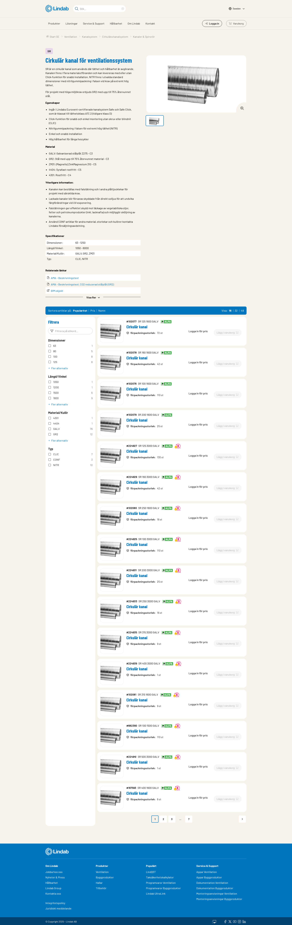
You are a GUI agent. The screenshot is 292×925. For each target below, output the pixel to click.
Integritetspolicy (55, 903)
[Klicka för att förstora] (241, 107)
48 (242, 310)
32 (236, 310)
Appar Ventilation (206, 871)
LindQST (151, 871)
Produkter (54, 23)
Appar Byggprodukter (209, 877)
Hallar (99, 882)
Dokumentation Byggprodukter (214, 888)
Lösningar (72, 23)
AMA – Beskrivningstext (65, 277)
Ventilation (102, 871)
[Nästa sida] (242, 819)
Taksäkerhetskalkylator (160, 877)
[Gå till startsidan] (57, 9)
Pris (92, 310)
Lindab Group (53, 888)
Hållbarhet (116, 23)
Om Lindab (134, 23)
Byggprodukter (105, 877)
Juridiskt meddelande (58, 908)
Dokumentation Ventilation (212, 882)
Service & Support (93, 23)
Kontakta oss (53, 893)
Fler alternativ (59, 368)
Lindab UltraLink (155, 893)
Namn (102, 310)
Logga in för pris (198, 331)
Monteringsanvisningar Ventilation (216, 893)
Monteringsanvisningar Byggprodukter (219, 898)
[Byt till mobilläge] (214, 921)
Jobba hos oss (54, 871)
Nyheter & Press (55, 877)
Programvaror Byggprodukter (163, 888)
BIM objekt (57, 290)
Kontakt (150, 23)
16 (230, 310)
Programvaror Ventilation (161, 882)
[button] (93, 297)
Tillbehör (101, 888)
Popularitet (80, 310)
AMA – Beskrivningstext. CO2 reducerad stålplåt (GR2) (82, 284)
